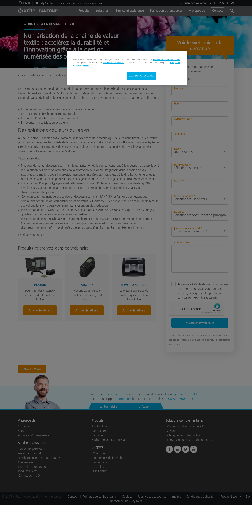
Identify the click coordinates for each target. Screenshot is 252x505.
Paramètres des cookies (113, 62)
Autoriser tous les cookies (141, 75)
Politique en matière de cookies (166, 59)
